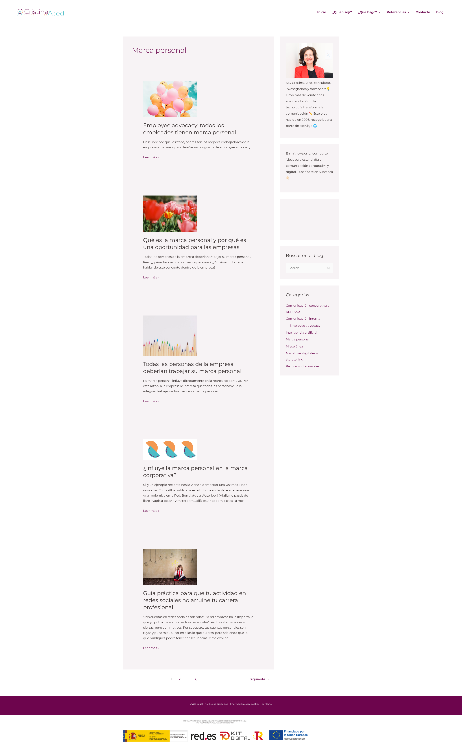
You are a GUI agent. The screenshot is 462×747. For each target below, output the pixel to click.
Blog (440, 12)
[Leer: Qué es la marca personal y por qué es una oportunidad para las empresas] (170, 213)
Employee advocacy (304, 325)
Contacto (423, 12)
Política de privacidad (216, 704)
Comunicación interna (303, 318)
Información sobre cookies (244, 704)
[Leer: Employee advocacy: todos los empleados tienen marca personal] (170, 99)
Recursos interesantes (302, 366)
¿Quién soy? (342, 12)
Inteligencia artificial (301, 332)
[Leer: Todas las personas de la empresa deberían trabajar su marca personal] (170, 335)
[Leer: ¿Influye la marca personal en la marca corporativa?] (170, 449)
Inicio (321, 12)
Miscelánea (294, 346)
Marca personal (298, 339)
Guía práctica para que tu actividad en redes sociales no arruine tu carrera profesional (194, 600)
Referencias (396, 12)
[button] (379, 12)
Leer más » (151, 157)
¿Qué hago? (367, 12)
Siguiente (259, 679)
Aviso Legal (196, 704)
